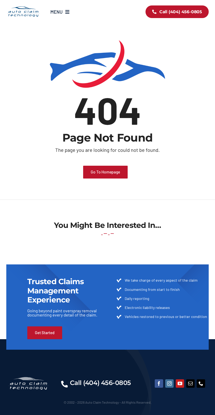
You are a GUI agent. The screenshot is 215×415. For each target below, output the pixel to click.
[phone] (201, 383)
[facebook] (159, 383)
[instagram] (169, 383)
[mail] (190, 383)
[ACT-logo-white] (28, 372)
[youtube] (180, 383)
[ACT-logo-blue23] (23, 6)
